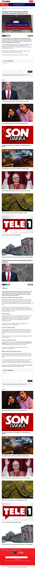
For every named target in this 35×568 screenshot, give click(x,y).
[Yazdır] (9, 36)
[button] (28, 36)
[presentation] (5, 4)
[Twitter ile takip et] (15, 553)
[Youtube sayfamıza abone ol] (17, 553)
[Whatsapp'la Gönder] (7, 36)
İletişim (10, 550)
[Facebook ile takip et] (13, 553)
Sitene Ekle (19, 550)
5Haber (6, 288)
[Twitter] (4, 36)
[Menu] (30, 1)
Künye (7, 550)
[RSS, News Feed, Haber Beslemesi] (22, 553)
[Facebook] (2, 36)
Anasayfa (3, 550)
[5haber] (6, 1)
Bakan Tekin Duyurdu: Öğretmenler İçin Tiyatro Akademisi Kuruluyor (19, 5)
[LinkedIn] (6, 36)
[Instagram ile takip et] (20, 553)
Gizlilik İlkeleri (14, 550)
